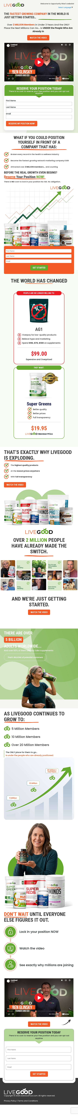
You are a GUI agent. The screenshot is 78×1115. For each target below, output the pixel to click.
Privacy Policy (10, 1101)
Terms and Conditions (28, 1101)
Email (8, 113)
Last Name (11, 107)
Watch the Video (38, 37)
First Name (11, 100)
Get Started (39, 267)
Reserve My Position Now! (22, 123)
